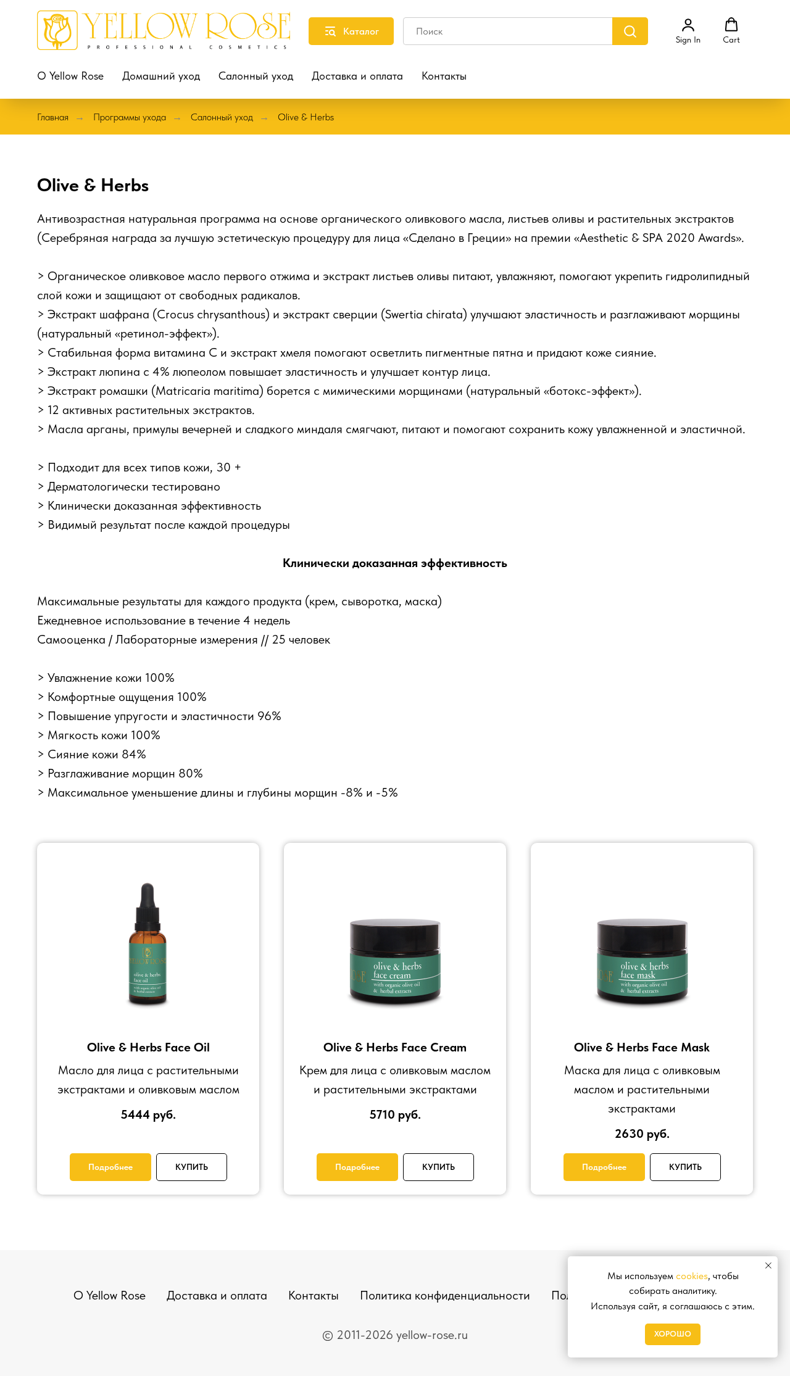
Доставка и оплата (357, 75)
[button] (731, 30)
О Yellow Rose (70, 75)
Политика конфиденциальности (445, 1295)
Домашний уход (161, 75)
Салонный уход (255, 75)
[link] (688, 30)
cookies (692, 1276)
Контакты (444, 75)
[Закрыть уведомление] (768, 1265)
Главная (53, 117)
